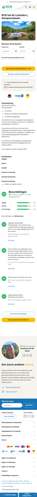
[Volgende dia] (32, 30)
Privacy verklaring (7, 483)
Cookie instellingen (7, 486)
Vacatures (5, 481)
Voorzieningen (6, 209)
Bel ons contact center (13, 387)
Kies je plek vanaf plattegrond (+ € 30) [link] (18, 69)
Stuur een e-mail (11, 392)
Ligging (4, 203)
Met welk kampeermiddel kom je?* (13, 58)
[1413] (25, 416)
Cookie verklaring (26, 483)
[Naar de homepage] (7, 7)
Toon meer (11, 240)
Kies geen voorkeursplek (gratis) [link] (18, 74)
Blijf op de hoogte (8, 401)
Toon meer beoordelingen (18, 314)
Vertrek (21, 47)
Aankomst (5, 47)
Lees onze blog (9, 416)
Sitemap (26, 481)
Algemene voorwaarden (15, 481)
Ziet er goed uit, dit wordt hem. (18, 320)
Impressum (16, 483)
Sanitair (4, 206)
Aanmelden (29, 405)
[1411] (32, 416)
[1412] (28, 416)
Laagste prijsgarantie (26, 495)
